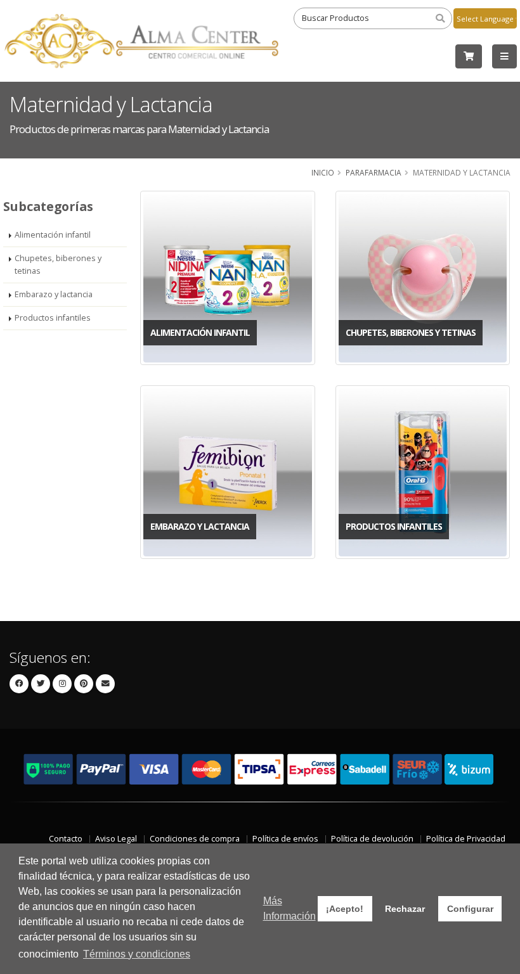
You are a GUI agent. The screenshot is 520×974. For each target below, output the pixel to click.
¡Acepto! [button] (344, 909)
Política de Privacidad (465, 838)
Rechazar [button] (405, 909)
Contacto (65, 838)
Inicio (322, 172)
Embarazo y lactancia (54, 294)
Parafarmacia (373, 172)
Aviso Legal (116, 838)
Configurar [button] (470, 909)
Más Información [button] (289, 908)
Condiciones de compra (195, 838)
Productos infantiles (53, 317)
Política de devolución (372, 838)
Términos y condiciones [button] (136, 954)
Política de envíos (285, 838)
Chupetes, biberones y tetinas (58, 264)
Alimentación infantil (53, 234)
